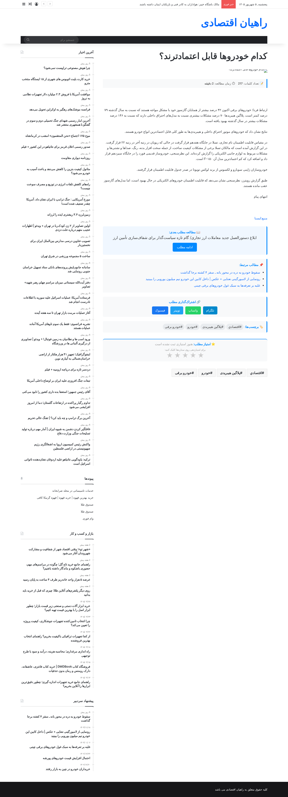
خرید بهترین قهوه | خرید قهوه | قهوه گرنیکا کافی (65, 497)
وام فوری (88, 518)
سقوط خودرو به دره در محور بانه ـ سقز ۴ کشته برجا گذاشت (220, 272)
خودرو (206, 373)
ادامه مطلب (185, 247)
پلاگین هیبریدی (230, 373)
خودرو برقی (183, 373)
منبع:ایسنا (260, 218)
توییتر (177, 310)
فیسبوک (160, 310)
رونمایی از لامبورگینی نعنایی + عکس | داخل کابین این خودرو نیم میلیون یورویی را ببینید (203, 279)
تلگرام (210, 310)
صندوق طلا (87, 504)
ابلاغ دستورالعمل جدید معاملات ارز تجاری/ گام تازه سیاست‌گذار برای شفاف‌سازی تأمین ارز (185, 237)
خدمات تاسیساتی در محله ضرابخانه (72, 490)
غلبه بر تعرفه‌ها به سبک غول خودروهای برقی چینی (227, 285)
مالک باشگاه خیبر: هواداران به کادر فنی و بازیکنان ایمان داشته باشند (179, 4)
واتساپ (193, 310)
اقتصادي (256, 373)
